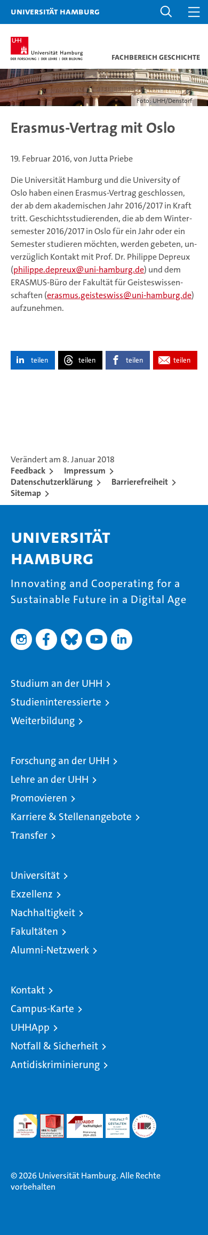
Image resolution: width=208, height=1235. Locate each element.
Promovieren (39, 798)
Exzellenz (32, 894)
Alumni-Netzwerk (50, 950)
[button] (166, 12)
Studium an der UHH (56, 683)
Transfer (29, 835)
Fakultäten (34, 931)
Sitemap (26, 493)
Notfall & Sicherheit (54, 1046)
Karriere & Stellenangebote (71, 816)
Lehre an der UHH (50, 779)
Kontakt (28, 990)
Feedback (28, 470)
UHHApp (30, 1027)
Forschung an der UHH (60, 760)
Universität (35, 875)
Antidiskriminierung (55, 1064)
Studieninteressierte (56, 702)
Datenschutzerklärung (52, 481)
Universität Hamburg (55, 11)
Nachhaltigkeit (43, 912)
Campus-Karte (42, 1008)
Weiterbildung (43, 720)
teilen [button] (39, 360)
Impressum (85, 470)
